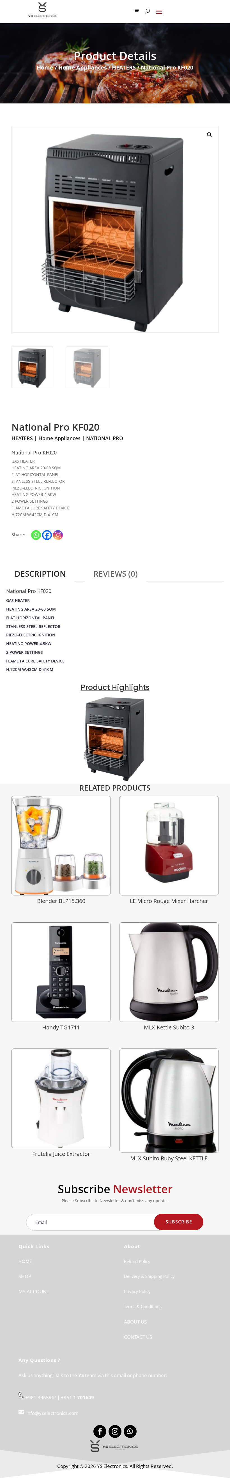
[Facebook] (47, 535)
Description (40, 573)
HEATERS (124, 67)
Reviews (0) (115, 573)
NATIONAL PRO (104, 438)
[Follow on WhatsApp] (130, 1431)
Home (45, 67)
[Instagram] (58, 535)
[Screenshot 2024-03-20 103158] (115, 779)
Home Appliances (82, 67)
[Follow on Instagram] (115, 1431)
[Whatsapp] (36, 535)
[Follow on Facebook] (99, 1431)
